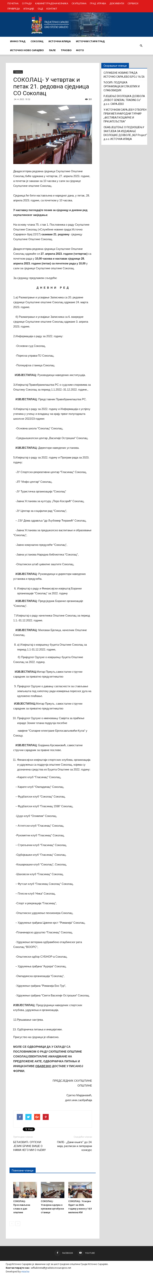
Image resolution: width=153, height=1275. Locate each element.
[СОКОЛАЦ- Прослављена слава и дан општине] (25, 1190)
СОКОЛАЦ (37, 41)
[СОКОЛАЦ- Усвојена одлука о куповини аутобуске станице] (53, 1190)
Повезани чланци (22, 1170)
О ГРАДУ (27, 3)
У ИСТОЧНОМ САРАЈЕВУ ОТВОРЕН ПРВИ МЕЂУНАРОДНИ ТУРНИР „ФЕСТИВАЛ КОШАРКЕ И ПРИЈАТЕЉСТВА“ (125, 115)
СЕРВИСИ (133, 3)
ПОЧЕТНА (12, 3)
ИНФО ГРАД (17, 41)
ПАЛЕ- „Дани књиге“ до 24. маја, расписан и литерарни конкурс (74, 1146)
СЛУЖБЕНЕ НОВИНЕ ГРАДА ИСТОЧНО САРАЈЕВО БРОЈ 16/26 (124, 74)
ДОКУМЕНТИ (117, 3)
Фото (80, 50)
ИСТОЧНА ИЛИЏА (60, 41)
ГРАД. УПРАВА (98, 3)
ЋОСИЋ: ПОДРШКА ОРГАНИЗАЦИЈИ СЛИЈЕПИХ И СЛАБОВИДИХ (122, 86)
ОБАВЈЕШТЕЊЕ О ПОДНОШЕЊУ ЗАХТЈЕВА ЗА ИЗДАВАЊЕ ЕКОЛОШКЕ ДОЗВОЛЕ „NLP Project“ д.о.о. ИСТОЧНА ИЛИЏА (125, 133)
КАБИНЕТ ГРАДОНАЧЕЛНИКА (51, 3)
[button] (141, 45)
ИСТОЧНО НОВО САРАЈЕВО (27, 50)
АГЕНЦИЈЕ (28, 8)
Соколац (18, 72)
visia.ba (25, 1271)
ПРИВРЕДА (13, 8)
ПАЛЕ (52, 50)
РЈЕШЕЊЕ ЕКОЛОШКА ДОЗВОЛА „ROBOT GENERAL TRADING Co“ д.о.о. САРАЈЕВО (124, 100)
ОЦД (40, 8)
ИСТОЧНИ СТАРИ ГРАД (90, 41)
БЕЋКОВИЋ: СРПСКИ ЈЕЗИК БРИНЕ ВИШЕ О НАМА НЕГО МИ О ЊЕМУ (29, 1146)
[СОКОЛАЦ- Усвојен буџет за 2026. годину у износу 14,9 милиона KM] (80, 1190)
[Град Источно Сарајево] (76, 25)
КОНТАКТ (51, 8)
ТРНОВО (66, 50)
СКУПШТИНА (79, 3)
